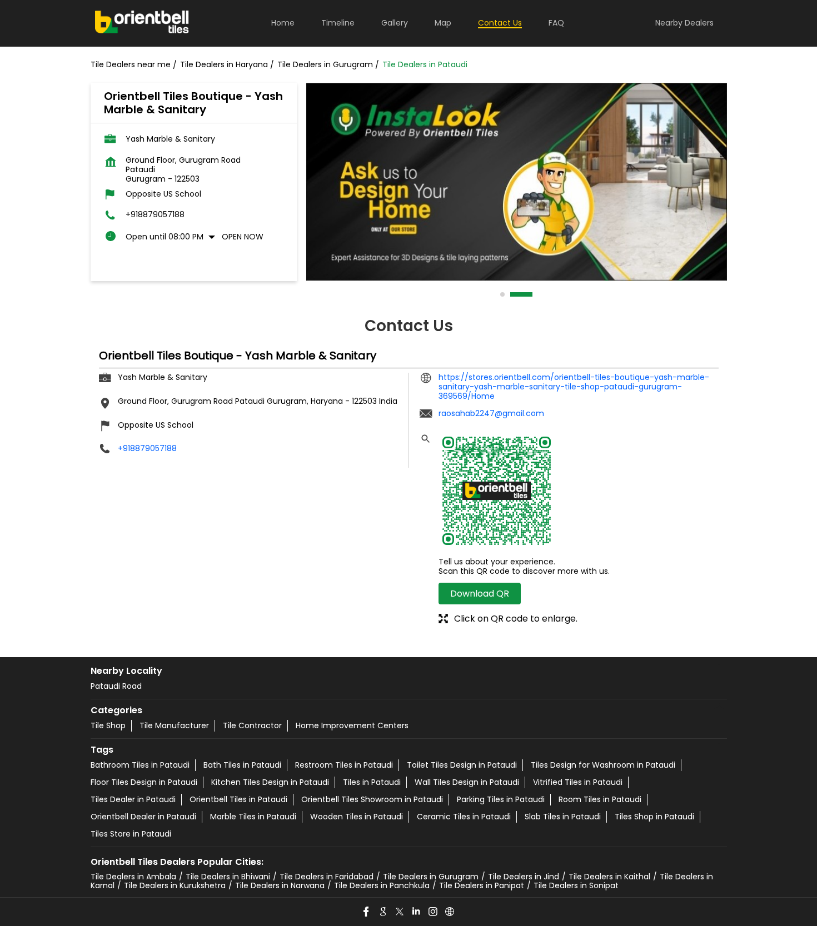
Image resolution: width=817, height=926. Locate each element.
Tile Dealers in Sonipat (576, 885)
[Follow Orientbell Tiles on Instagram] (433, 912)
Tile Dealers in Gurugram (431, 876)
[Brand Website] (450, 912)
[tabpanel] (516, 182)
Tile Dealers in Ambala (133, 876)
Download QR (479, 593)
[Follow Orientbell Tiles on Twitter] (400, 912)
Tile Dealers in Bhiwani (228, 876)
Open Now (242, 236)
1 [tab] (503, 294)
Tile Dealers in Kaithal (609, 876)
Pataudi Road (116, 686)
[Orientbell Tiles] (142, 23)
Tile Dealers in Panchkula (382, 885)
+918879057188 (155, 214)
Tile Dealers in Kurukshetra (175, 885)
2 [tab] (513, 294)
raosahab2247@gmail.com (491, 413)
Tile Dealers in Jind (523, 876)
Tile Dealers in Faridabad (326, 876)
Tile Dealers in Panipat (481, 885)
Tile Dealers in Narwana (280, 885)
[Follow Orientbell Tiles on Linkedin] (417, 912)
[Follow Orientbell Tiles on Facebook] (366, 912)
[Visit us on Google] (383, 912)
